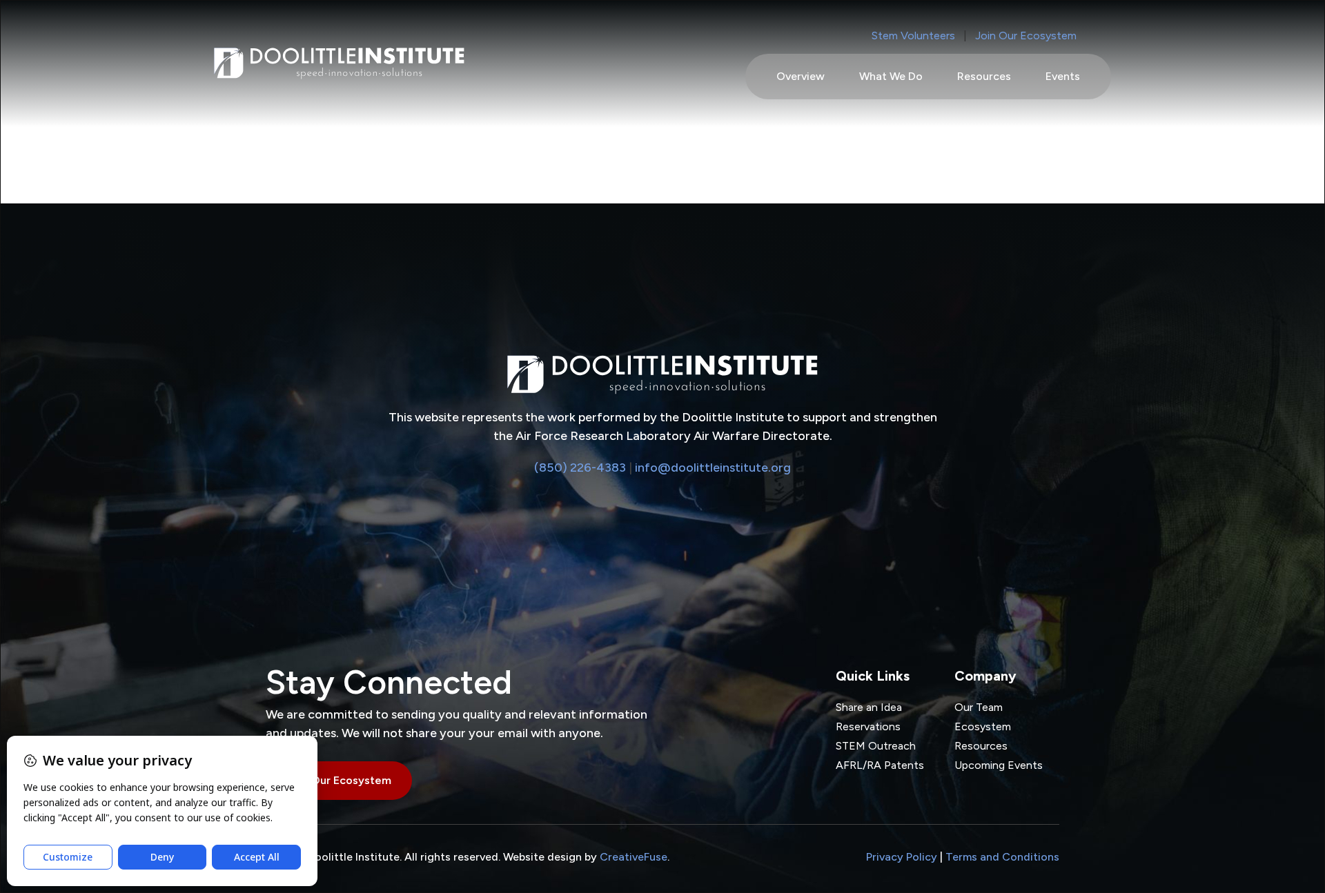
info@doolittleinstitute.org (713, 467)
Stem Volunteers (913, 35)
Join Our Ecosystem (1026, 35)
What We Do (891, 76)
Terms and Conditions (1002, 856)
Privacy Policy (901, 856)
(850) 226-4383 (580, 467)
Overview (800, 76)
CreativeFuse (633, 856)
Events (1063, 76)
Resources (984, 76)
